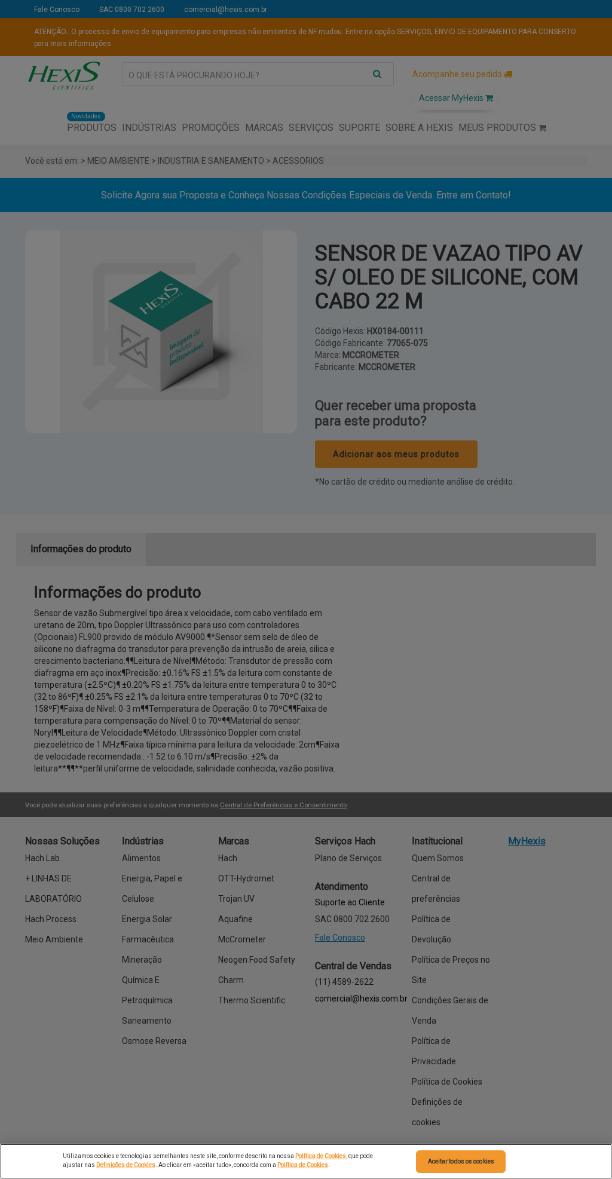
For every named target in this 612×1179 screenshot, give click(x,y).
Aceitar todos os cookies (461, 1161)
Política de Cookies (320, 1156)
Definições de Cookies (125, 1165)
